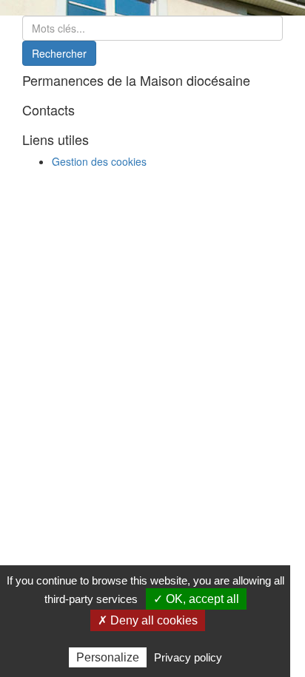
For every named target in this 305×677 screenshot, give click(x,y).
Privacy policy (188, 657)
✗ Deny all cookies (148, 620)
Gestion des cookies (99, 161)
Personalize (107, 657)
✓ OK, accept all (196, 599)
